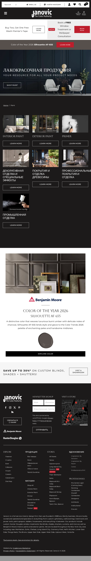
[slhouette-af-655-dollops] (45, 333)
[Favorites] (74, 4)
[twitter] (15, 408)
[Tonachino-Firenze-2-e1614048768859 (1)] (16, 150)
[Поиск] (80, 4)
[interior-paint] (16, 116)
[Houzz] (12, 412)
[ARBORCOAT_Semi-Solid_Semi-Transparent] (45, 150)
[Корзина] (85, 4)
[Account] (69, 4)
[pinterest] (19, 408)
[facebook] (6, 408)
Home (5, 105)
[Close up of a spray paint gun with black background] (16, 194)
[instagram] (10, 408)
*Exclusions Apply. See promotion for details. (21, 540)
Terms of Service (45, 421)
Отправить (42, 430)
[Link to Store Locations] (75, 412)
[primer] (75, 116)
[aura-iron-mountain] (45, 116)
